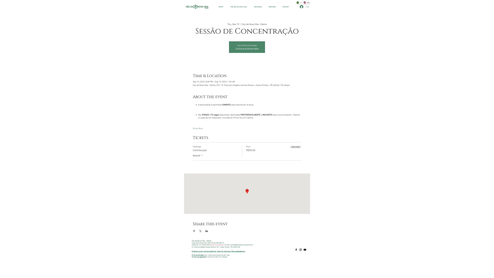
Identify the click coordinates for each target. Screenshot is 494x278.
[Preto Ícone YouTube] (304, 249)
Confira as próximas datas (247, 48)
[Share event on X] (200, 231)
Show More (198, 128)
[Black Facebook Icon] (296, 249)
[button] (271, 7)
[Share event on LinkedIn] (206, 231)
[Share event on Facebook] (194, 231)
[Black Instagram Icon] (300, 249)
